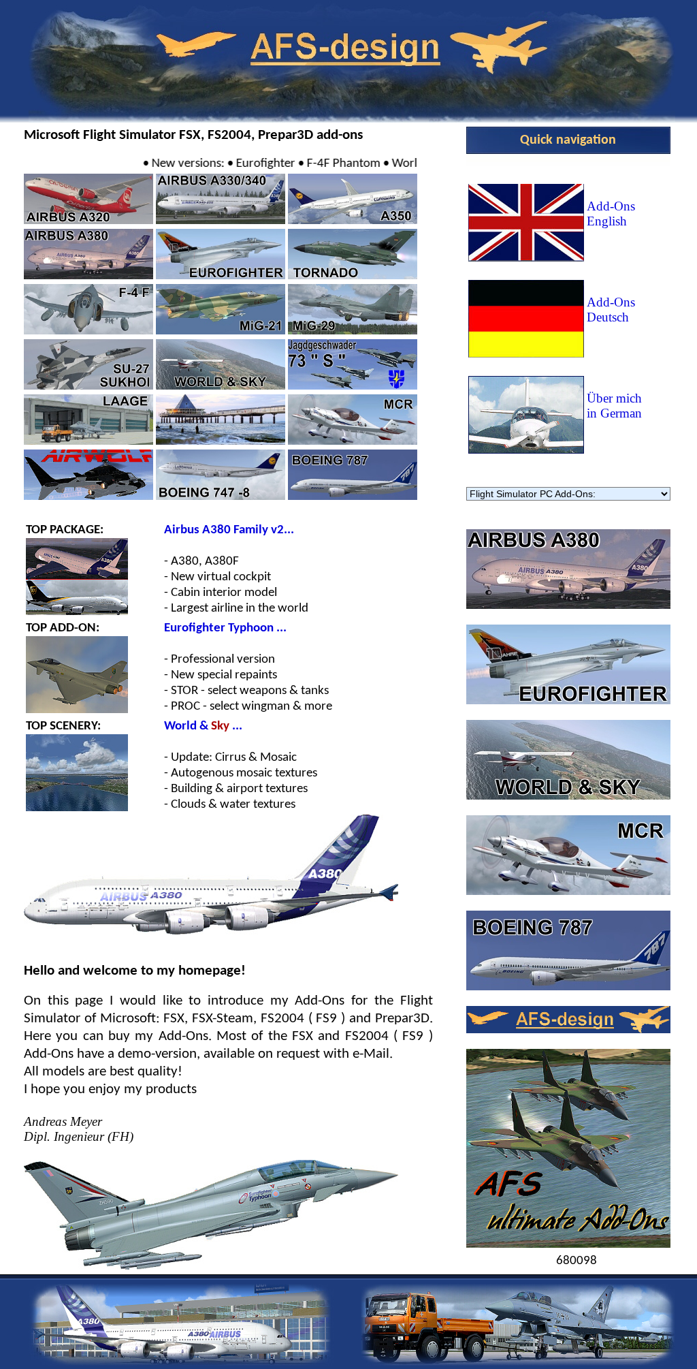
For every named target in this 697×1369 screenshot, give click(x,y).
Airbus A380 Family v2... (229, 530)
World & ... (203, 726)
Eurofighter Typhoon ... (225, 628)
